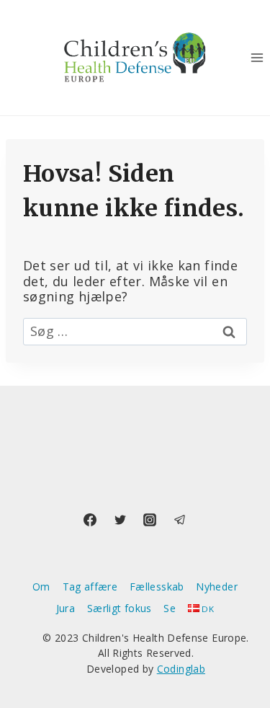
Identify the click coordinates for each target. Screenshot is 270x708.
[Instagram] (150, 520)
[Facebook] (90, 520)
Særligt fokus (119, 608)
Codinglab (181, 669)
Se (169, 608)
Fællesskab (157, 586)
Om (41, 586)
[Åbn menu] (256, 57)
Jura (65, 608)
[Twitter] (120, 520)
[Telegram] (180, 520)
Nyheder (217, 586)
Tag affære (90, 586)
